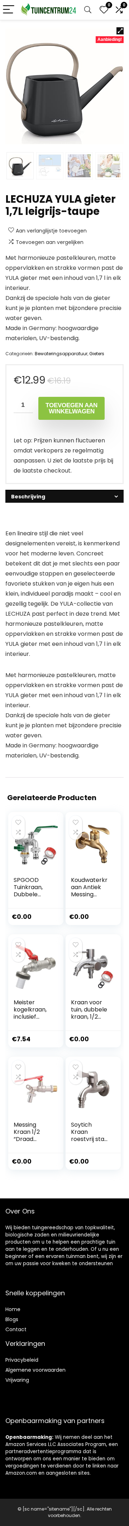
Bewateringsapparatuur (61, 354)
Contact (16, 1329)
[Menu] (8, 9)
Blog (10, 1319)
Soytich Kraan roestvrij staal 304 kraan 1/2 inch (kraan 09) (90, 1143)
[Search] (87, 9)
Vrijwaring (17, 1380)
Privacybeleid (21, 1359)
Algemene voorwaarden (35, 1370)
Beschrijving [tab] (28, 496)
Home (12, 1309)
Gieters (96, 354)
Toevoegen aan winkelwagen (71, 408)
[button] (120, 30)
